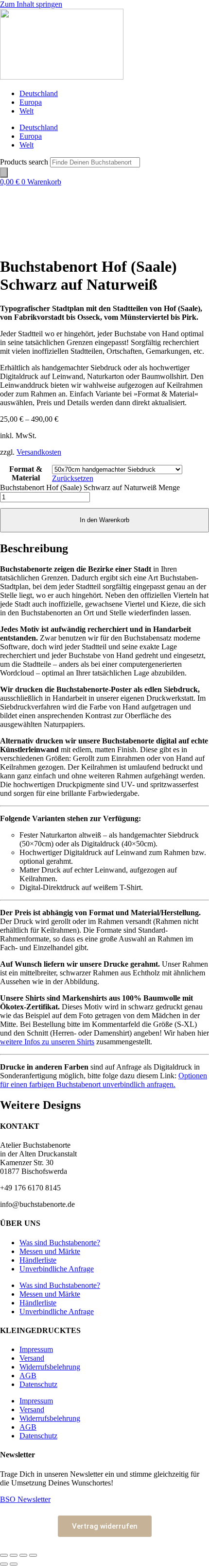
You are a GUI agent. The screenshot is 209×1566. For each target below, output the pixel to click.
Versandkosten (39, 452)
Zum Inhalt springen (31, 4)
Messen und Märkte (49, 1251)
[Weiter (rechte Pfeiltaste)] (13, 1564)
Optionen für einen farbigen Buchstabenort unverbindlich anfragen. (103, 1079)
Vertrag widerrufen (105, 1526)
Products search (25, 162)
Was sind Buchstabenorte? (59, 1242)
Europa (30, 102)
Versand (31, 1358)
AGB (27, 1375)
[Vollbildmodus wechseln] (13, 1555)
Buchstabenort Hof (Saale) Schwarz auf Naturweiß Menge (90, 487)
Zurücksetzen (72, 478)
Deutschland (38, 93)
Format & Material (25, 473)
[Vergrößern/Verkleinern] (4, 1555)
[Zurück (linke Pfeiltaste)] (4, 1564)
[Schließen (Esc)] (33, 1555)
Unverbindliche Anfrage (56, 1269)
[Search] (4, 172)
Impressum (36, 1349)
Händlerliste (37, 1260)
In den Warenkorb (104, 520)
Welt (26, 111)
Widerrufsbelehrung (49, 1367)
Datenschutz (38, 1384)
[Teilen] (23, 1555)
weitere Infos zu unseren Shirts (47, 1042)
